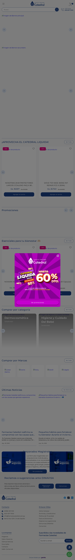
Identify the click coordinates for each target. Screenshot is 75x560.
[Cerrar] (58, 256)
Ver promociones (37, 302)
